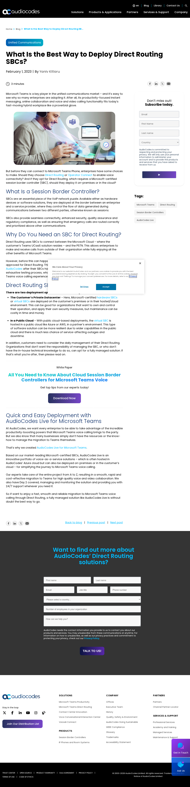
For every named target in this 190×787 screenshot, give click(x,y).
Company (181, 12)
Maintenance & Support (165, 737)
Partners (132, 12)
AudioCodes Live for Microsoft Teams (62, 447)
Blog (146, 5)
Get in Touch (180, 752)
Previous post (96, 522)
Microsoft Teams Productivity (74, 701)
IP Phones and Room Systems (74, 742)
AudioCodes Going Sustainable (122, 722)
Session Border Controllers (150, 212)
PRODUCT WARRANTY (45, 773)
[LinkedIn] (20, 713)
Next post (116, 522)
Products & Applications (105, 12)
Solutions (77, 12)
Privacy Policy (91, 638)
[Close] (140, 263)
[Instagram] (36, 713)
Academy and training (164, 727)
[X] (4, 713)
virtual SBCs (22, 301)
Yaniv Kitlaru (49, 71)
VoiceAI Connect (67, 722)
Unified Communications (24, 42)
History (109, 712)
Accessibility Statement (118, 742)
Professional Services (164, 722)
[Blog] (44, 713)
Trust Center (8, 773)
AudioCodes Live (145, 220)
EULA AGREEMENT (67, 773)
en (137, 5)
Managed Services (162, 732)
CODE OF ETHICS (26, 777)
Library (158, 5)
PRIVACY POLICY (86, 773)
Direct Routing (54, 175)
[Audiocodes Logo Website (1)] (21, 12)
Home (9, 29)
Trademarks (112, 737)
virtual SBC (101, 320)
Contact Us (173, 5)
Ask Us (181, 770)
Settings (84, 287)
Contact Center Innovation (73, 712)
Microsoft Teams (145, 204)
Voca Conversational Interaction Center (79, 717)
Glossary (110, 732)
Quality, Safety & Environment (121, 717)
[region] (96, 277)
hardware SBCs (107, 297)
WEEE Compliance (115, 727)
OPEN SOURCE (26, 773)
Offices (110, 701)
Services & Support (156, 12)
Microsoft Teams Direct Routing (75, 706)
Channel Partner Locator (165, 706)
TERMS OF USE (8, 777)
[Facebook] (12, 713)
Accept (106, 287)
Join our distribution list (23, 724)
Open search (186, 5)
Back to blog (73, 522)
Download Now (64, 398)
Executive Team (114, 706)
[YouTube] (28, 713)
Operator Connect (80, 175)
